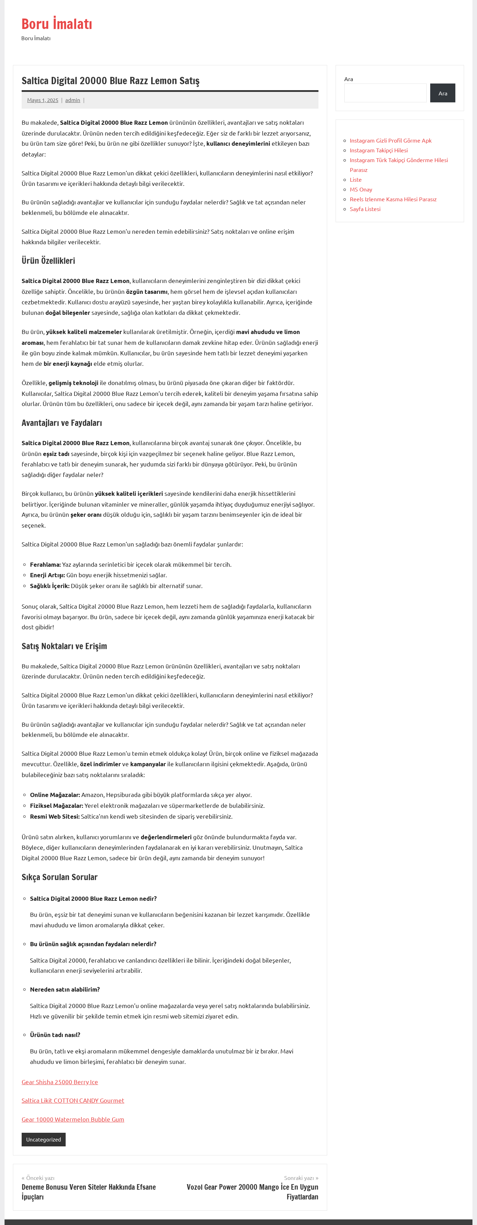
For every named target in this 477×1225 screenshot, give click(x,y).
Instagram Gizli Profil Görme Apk (391, 140)
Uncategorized (43, 1139)
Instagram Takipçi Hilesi (379, 149)
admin (72, 99)
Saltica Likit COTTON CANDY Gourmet (73, 1100)
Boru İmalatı (56, 24)
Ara (348, 78)
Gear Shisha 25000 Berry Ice (60, 1081)
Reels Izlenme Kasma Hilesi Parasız (393, 198)
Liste (356, 179)
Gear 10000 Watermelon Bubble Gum (73, 1119)
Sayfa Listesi (365, 208)
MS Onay (361, 189)
